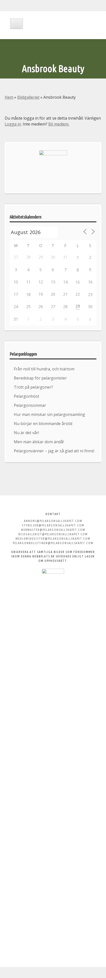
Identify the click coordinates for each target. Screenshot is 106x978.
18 (28, 294)
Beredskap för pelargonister (40, 378)
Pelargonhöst (26, 396)
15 (77, 282)
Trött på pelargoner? (33, 387)
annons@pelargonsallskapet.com (53, 520)
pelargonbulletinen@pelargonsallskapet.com (53, 543)
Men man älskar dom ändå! (39, 441)
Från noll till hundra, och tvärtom (44, 369)
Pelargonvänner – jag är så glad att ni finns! (54, 451)
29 (77, 306)
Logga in (13, 124)
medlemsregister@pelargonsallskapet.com (53, 538)
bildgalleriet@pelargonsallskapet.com (53, 534)
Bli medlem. (58, 124)
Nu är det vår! (26, 432)
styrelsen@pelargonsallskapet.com (53, 525)
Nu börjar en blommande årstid (43, 423)
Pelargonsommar (30, 405)
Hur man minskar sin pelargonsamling (49, 414)
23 (90, 294)
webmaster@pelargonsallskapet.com (53, 529)
